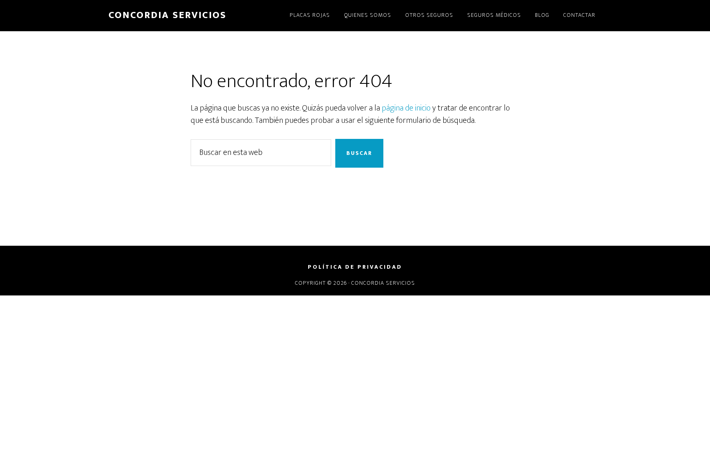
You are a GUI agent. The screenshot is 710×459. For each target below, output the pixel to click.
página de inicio (406, 108)
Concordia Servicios (167, 15)
